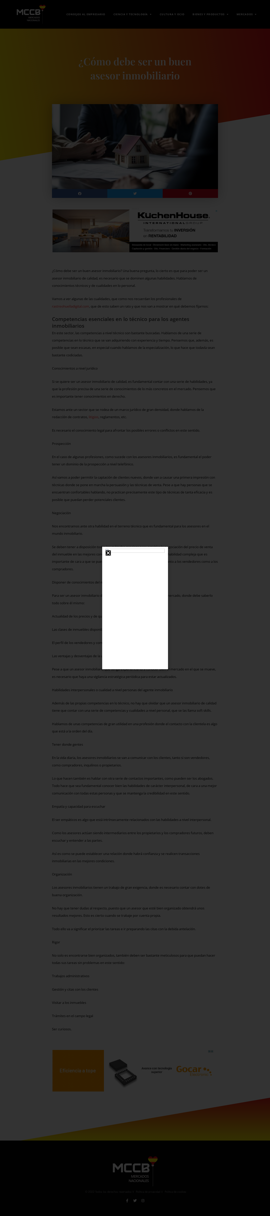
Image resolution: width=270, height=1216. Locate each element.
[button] (108, 553)
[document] (135, 608)
